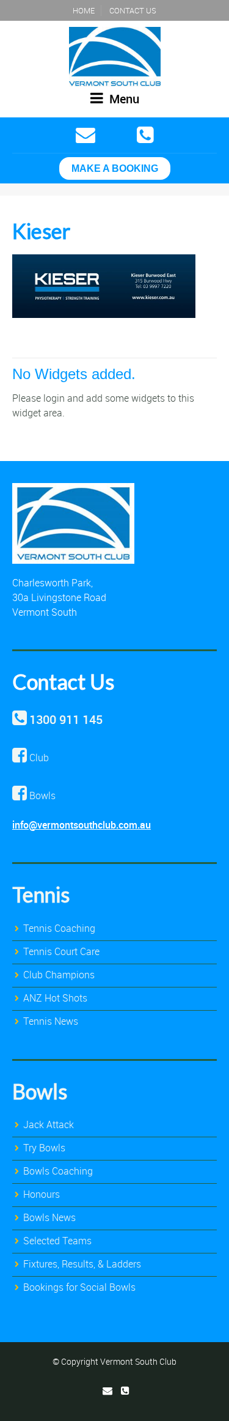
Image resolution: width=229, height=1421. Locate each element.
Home (84, 10)
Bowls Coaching (58, 1171)
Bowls (39, 1091)
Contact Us (132, 10)
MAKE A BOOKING (114, 168)
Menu (122, 98)
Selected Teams (57, 1240)
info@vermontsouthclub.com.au (81, 825)
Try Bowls (44, 1147)
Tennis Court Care (61, 951)
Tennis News (50, 1021)
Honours (41, 1194)
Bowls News (49, 1217)
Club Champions (59, 974)
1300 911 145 (66, 719)
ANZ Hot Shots (55, 998)
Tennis (41, 894)
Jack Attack (48, 1124)
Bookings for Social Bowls (79, 1287)
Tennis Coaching (59, 928)
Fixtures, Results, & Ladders (82, 1264)
